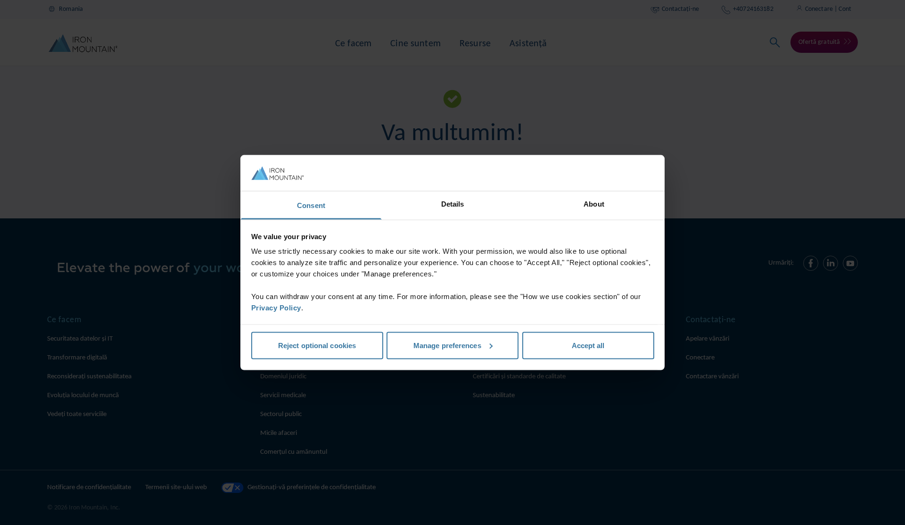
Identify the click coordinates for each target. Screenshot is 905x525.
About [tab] (594, 204)
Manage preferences (447, 345)
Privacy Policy (276, 308)
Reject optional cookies (317, 345)
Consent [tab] (311, 205)
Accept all (588, 345)
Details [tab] (452, 204)
